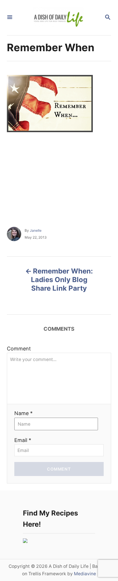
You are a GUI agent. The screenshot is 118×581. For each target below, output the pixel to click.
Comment (19, 349)
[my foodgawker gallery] (25, 541)
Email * (22, 440)
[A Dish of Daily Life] (58, 17)
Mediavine (85, 573)
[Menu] (9, 17)
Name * (23, 413)
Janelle (36, 230)
